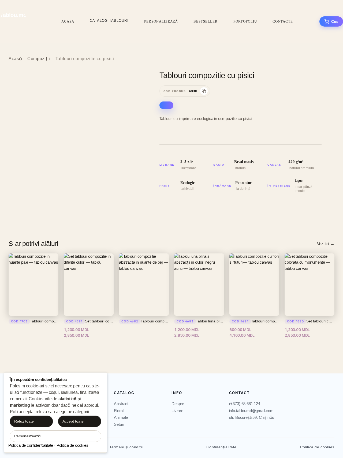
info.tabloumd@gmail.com (251, 410)
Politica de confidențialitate (30, 445)
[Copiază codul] (204, 91)
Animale (121, 417)
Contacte (283, 21)
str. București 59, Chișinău (251, 417)
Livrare (177, 410)
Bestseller (205, 21)
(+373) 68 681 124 (244, 403)
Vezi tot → (325, 243)
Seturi (119, 424)
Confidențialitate (221, 447)
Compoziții (38, 58)
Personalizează (161, 21)
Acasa (67, 21)
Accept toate (73, 421)
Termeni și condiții (126, 447)
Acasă (15, 58)
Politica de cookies (317, 447)
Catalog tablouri (109, 21)
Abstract (121, 403)
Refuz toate (24, 421)
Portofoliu (245, 21)
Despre (178, 403)
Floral (118, 410)
